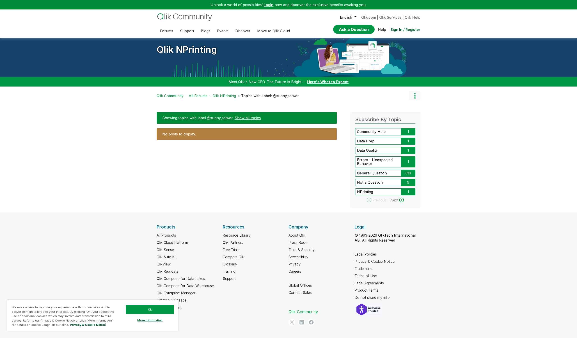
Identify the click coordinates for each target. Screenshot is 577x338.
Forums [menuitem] (166, 31)
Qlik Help (412, 17)
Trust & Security (301, 249)
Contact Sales (300, 292)
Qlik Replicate (168, 271)
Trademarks (364, 268)
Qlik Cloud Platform (172, 242)
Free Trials (231, 249)
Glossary (230, 264)
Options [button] (414, 95)
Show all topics (248, 118)
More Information (150, 320)
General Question (372, 173)
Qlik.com (368, 17)
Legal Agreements (369, 283)
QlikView (164, 264)
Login (268, 4)
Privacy (294, 264)
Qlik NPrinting (187, 49)
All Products (166, 235)
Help (382, 29)
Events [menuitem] (223, 31)
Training (229, 271)
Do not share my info (373, 297)
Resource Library (236, 235)
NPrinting (365, 192)
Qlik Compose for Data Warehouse (185, 285)
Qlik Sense (165, 249)
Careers (294, 271)
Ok (150, 309)
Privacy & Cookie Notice (375, 261)
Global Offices (300, 285)
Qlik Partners (233, 242)
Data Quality (367, 150)
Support (229, 278)
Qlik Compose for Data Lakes (181, 278)
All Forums (198, 96)
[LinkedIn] (301, 322)
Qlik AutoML (166, 257)
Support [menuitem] (187, 31)
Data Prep (365, 141)
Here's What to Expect (328, 82)
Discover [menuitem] (242, 31)
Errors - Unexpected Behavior (375, 162)
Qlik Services (390, 17)
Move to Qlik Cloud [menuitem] (273, 31)
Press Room (298, 242)
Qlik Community (170, 96)
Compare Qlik (234, 257)
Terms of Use (366, 276)
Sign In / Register (405, 29)
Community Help (371, 131)
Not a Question (370, 182)
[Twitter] (291, 322)
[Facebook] (311, 322)
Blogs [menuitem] (205, 31)
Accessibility (298, 257)
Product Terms (366, 290)
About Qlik (296, 235)
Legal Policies (366, 254)
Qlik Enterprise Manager (176, 293)
